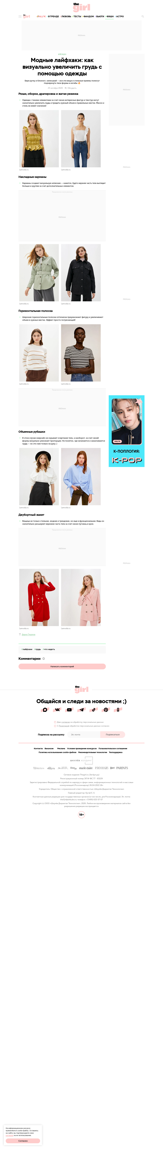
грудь (38, 649)
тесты (77, 16)
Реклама (61, 748)
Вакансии (49, 748)
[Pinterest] (106, 709)
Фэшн (63, 54)
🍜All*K (41, 16)
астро (120, 16)
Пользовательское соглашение (113, 748)
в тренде (53, 16)
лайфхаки (27, 649)
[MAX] (45, 709)
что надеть (49, 649)
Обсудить (72, 88)
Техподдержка (115, 752)
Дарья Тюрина (28, 634)
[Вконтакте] (57, 709)
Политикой (64, 726)
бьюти (100, 16)
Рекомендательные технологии (92, 752)
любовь (66, 16)
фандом (89, 16)
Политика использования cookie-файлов (57, 752)
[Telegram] (81, 709)
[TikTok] (93, 709)
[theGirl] (26, 16)
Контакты (38, 748)
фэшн (110, 16)
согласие (65, 722)
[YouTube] (69, 709)
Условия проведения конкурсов (82, 748)
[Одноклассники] (118, 709)
